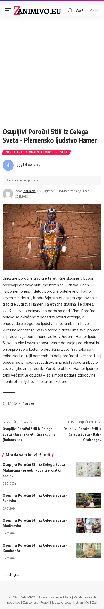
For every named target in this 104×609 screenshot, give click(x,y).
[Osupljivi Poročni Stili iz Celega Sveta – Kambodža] (88, 550)
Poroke (28, 403)
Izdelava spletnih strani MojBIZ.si (74, 602)
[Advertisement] (52, 73)
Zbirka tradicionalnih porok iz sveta (36, 152)
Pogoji (44, 602)
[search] (70, 10)
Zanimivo (29, 191)
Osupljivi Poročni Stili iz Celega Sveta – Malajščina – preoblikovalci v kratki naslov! (35, 470)
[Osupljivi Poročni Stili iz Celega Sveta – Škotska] (88, 500)
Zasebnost (30, 602)
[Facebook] (21, 165)
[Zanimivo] (37, 10)
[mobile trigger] (9, 10)
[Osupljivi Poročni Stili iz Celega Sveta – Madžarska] (88, 525)
